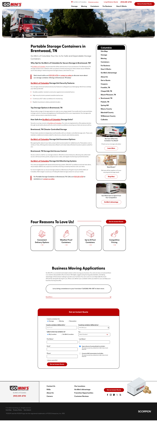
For (79, 332)
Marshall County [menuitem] (107, 112)
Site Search (27, 410)
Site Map (9, 410)
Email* (49, 346)
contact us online (66, 75)
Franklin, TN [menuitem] (105, 87)
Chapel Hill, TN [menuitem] (106, 91)
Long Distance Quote (111, 2)
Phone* (49, 353)
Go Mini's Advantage (82, 389)
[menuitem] (74, 6)
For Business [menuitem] (105, 66)
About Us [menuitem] (104, 77)
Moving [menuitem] (104, 58)
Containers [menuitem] (105, 62)
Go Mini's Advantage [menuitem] (109, 73)
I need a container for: (53, 319)
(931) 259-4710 (126, 2)
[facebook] (107, 395)
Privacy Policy (17, 410)
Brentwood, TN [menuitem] (106, 98)
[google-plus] (114, 395)
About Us (50, 393)
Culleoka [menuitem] (104, 120)
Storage (74, 6)
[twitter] (117, 395)
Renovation (73, 321)
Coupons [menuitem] (104, 84)
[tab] (118, 58)
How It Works (121, 6)
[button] (78, 297)
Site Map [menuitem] (104, 51)
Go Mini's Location (68, 334)
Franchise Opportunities (83, 393)
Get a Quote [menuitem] (105, 80)
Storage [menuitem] (104, 55)
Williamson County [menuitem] (108, 116)
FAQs (49, 389)
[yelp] (120, 395)
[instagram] (111, 395)
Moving (84, 6)
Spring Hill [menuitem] (105, 105)
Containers (94, 6)
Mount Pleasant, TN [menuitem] (108, 95)
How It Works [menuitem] (106, 69)
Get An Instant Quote (116, 222)
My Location (52, 334)
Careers (50, 396)
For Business (107, 6)
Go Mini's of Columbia (38, 66)
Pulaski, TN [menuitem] (105, 102)
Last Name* (82, 339)
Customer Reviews (81, 396)
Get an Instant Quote (144, 4)
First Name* (50, 339)
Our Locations (79, 386)
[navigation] (99, 6)
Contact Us (51, 386)
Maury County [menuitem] (106, 109)
